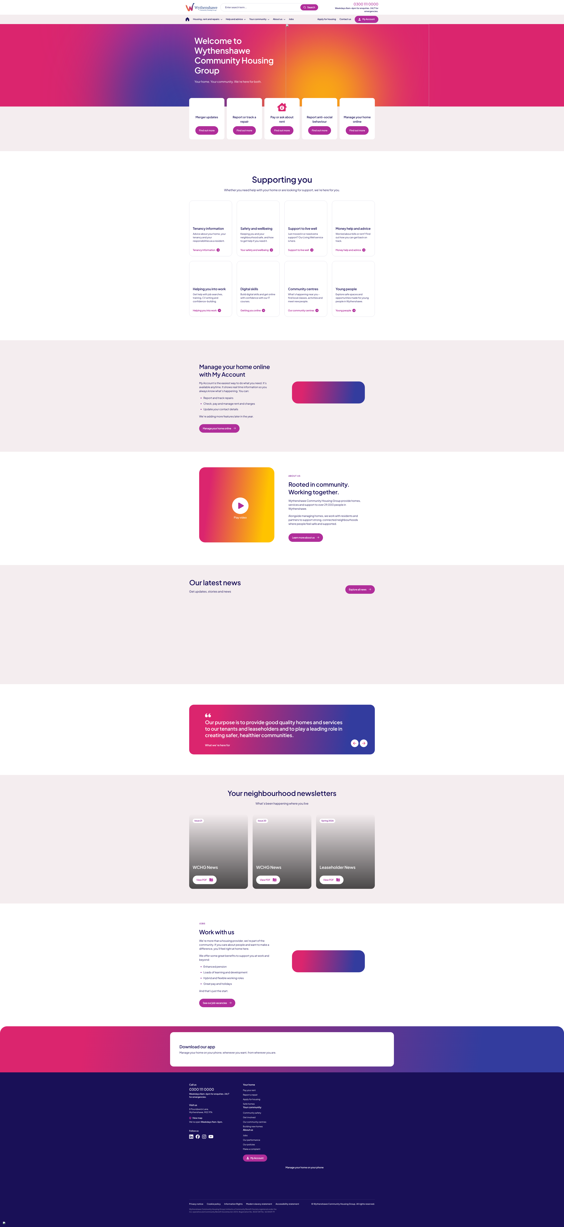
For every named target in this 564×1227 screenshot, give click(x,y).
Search (311, 7)
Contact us (345, 19)
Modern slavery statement (259, 1204)
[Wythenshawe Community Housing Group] (203, 7)
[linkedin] (191, 1137)
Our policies (249, 1144)
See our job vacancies (215, 1002)
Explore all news (357, 589)
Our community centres (254, 1122)
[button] (29, 1223)
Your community (252, 1107)
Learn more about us (303, 537)
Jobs (291, 19)
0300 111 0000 (366, 4)
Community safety (252, 1113)
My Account (368, 19)
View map (197, 1118)
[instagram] (204, 1137)
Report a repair (250, 1094)
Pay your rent (249, 1090)
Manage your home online (217, 428)
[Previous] (355, 743)
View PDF (201, 879)
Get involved (249, 1117)
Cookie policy (214, 1204)
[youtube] (211, 1137)
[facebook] (198, 1137)
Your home (249, 1084)
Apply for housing (326, 19)
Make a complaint (251, 1149)
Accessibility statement (287, 1204)
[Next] (363, 743)
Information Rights (233, 1204)
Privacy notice (196, 1204)
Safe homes (249, 1104)
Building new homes (253, 1126)
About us (248, 1129)
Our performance (251, 1140)
